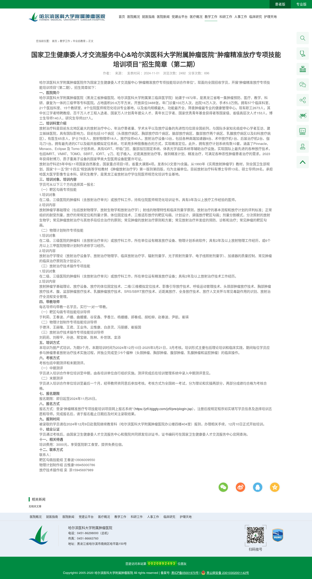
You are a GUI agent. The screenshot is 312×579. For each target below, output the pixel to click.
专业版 (301, 4)
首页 (122, 16)
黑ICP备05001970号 (185, 573)
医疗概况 (196, 16)
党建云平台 (180, 16)
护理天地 (270, 16)
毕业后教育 (79, 41)
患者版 (280, 4)
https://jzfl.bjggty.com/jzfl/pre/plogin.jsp (163, 408)
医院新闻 (163, 16)
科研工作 (225, 16)
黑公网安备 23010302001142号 (228, 573)
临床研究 (255, 16)
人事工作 (240, 16)
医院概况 (133, 16)
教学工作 (211, 16)
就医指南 (148, 16)
